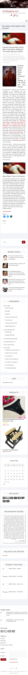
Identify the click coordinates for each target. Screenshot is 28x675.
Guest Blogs (8, 356)
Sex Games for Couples (10, 362)
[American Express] (4, 497)
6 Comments (7, 62)
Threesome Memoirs (10, 323)
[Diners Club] (19, 497)
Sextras (5, 347)
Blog (9, 54)
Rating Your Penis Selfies (11, 359)
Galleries (7, 332)
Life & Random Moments (9, 338)
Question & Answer (8, 341)
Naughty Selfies (8, 335)
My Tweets (5, 555)
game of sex (8, 59)
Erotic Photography (8, 329)
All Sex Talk (5, 54)
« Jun (4, 484)
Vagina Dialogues (9, 326)
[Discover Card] (22, 497)
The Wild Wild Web (9, 368)
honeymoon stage (17, 140)
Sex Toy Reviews (8, 344)
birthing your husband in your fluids (12, 56)
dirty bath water (14, 57)
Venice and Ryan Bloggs (19, 671)
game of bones (19, 58)
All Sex (5, 305)
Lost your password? (13, 662)
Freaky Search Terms (10, 353)
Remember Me (13, 659)
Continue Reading (8, 211)
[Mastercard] (8, 497)
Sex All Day (8, 320)
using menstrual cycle (12, 60)
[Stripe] (4, 501)
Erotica (6, 314)
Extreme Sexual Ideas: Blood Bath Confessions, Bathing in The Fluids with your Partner (13, 49)
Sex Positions (8, 365)
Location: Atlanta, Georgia (7, 645)
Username (3, 652)
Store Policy (3, 640)
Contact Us (3, 642)
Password (3, 655)
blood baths (7, 57)
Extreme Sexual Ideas (15, 54)
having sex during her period (16, 132)
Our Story (3, 638)
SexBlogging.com (11, 11)
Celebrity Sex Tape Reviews (11, 350)
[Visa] (11, 497)
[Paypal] (15, 497)
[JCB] (8, 501)
